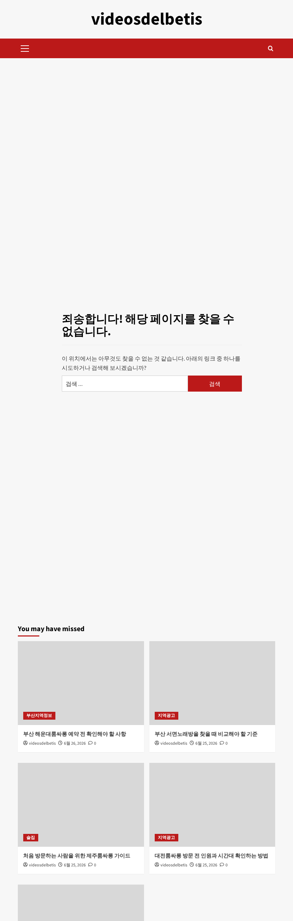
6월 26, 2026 (75, 743)
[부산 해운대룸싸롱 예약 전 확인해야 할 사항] (81, 683)
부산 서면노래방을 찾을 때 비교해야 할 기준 (206, 734)
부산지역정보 (39, 716)
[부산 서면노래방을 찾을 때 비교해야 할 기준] (212, 683)
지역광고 (166, 716)
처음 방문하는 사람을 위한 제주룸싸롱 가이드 (76, 856)
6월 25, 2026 (206, 743)
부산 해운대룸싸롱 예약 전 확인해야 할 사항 (74, 734)
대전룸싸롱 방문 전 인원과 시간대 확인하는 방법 (211, 856)
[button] (25, 47)
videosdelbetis (146, 19)
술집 (30, 838)
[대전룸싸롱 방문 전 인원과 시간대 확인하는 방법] (212, 805)
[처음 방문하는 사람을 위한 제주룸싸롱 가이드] (81, 805)
